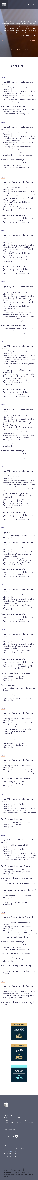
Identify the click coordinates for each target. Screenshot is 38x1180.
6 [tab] (23, 50)
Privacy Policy (18, 1169)
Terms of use (8, 1169)
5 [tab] (20, 50)
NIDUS (6, 1176)
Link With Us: (9, 1136)
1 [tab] (10, 50)
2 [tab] (12, 50)
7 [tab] (26, 50)
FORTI (18, 1175)
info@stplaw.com (12, 1151)
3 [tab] (15, 50)
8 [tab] (28, 50)
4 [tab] (18, 50)
